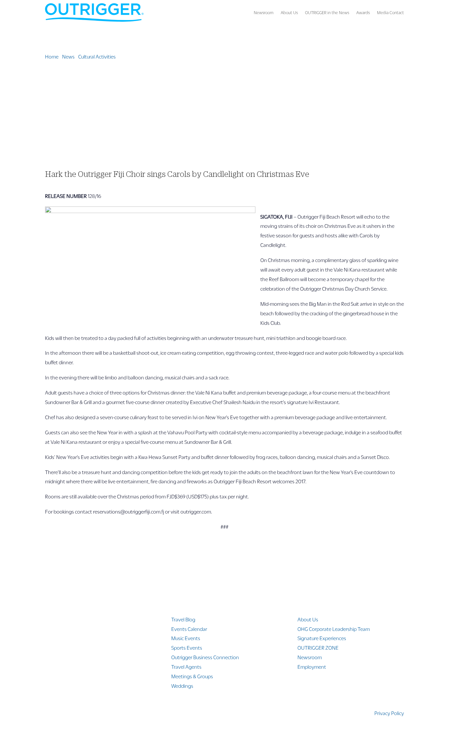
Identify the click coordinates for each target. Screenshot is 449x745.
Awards (363, 12)
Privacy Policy (389, 713)
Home (52, 56)
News (68, 56)
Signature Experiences (321, 638)
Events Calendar (189, 629)
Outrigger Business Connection (205, 657)
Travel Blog (183, 619)
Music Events (185, 638)
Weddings (182, 685)
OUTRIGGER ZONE (318, 647)
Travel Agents (186, 666)
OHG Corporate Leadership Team (333, 629)
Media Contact (390, 12)
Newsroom (263, 12)
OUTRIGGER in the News (327, 12)
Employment (311, 666)
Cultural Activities (97, 56)
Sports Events (186, 647)
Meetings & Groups (192, 676)
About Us (289, 12)
